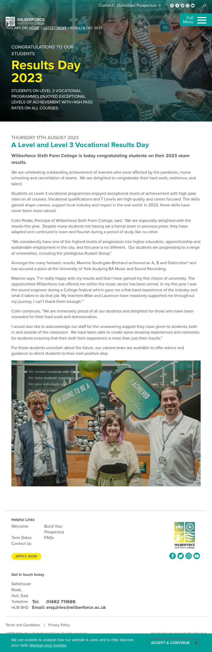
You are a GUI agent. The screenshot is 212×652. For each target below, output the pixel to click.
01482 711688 (53, 602)
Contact (106, 5)
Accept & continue (170, 643)
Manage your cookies (48, 645)
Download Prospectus (136, 5)
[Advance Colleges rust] (25, 21)
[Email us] (172, 5)
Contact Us (21, 543)
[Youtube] (193, 5)
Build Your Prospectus (54, 529)
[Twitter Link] (182, 5)
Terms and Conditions (23, 625)
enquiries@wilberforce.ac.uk (69, 607)
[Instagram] (188, 5)
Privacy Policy (59, 625)
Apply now (26, 556)
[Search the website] (204, 5)
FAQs (49, 538)
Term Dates (21, 538)
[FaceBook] (177, 5)
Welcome (19, 526)
